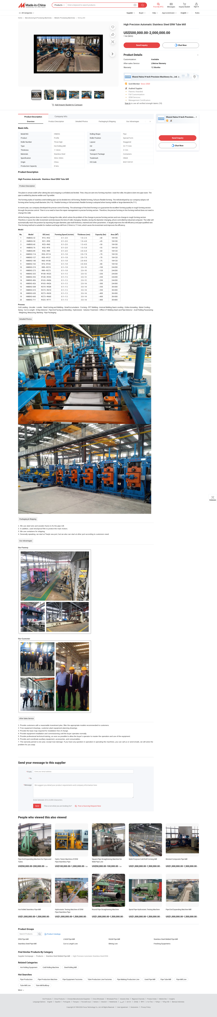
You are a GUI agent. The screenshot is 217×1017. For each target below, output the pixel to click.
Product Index (152, 999)
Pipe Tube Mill (165, 979)
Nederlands (113, 1002)
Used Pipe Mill (150, 979)
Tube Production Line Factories (100, 979)
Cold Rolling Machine (51, 967)
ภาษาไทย (149, 1002)
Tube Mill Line (25, 985)
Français (76, 1002)
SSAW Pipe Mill (114, 939)
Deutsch (104, 1002)
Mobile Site (163, 999)
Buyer (141, 13)
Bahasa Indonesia (178, 1002)
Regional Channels (138, 999)
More (20, 990)
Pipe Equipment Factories (72, 979)
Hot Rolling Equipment (28, 967)
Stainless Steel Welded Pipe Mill (166, 939)
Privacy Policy (146, 1007)
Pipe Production (26, 979)
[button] (145, 121)
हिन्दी (142, 1002)
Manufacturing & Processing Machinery (38, 18)
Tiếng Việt (165, 1002)
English (49, 1002)
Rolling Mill (81, 18)
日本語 (136, 1002)
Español (58, 1002)
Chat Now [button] (182, 45)
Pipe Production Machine (47, 979)
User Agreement (122, 1007)
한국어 (129, 1002)
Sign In (127, 103)
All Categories (26, 13)
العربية (122, 1002)
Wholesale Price (112, 999)
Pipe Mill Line (181, 979)
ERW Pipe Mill (23, 939)
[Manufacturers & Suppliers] (31, 5)
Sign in (196, 6)
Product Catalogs (53, 934)
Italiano (96, 1002)
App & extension (168, 13)
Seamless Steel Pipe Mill (27, 943)
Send (37, 806)
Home (20, 18)
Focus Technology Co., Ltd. (92, 1007)
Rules (197, 13)
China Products (59, 999)
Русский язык (86, 1002)
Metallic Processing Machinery (64, 18)
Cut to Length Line (70, 943)
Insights (172, 999)
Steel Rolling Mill (70, 967)
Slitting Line (113, 943)
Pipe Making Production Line (128, 979)
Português (66, 1002)
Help (154, 13)
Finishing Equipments (162, 943)
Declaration (134, 1007)
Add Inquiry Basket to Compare (68, 104)
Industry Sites (124, 999)
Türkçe (157, 1002)
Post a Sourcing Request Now (88, 806)
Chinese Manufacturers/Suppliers (78, 999)
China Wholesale (98, 999)
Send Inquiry (142, 45)
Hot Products (46, 999)
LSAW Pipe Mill (69, 939)
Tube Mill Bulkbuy (42, 985)
